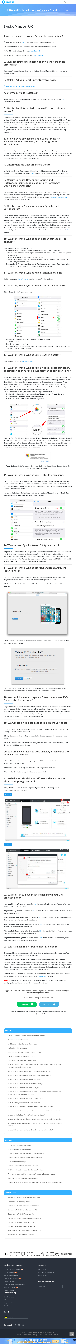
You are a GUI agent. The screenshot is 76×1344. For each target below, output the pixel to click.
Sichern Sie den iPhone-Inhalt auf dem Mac (23, 1166)
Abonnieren (42, 1286)
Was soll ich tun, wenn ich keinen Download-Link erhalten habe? (30, 1130)
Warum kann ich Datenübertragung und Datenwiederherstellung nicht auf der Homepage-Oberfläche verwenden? (35, 1065)
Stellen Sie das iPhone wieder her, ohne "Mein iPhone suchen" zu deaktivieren (35, 1182)
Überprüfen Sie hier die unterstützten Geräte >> (20, 86)
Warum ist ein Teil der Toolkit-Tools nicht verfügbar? (26, 1115)
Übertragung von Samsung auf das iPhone (23, 1178)
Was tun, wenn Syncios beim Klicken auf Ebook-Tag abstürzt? (29, 1075)
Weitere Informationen (59, 197)
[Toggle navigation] (71, 2)
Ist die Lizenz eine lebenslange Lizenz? (21, 1056)
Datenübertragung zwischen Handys (14, 1284)
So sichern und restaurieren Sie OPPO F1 (22, 1235)
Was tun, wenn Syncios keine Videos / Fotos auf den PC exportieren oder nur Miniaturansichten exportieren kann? (34, 1093)
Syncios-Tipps (42, 1269)
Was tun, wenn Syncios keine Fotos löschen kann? (25, 1098)
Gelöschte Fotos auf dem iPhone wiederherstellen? (25, 1158)
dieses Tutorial (34, 51)
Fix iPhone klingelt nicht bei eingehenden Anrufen (25, 1170)
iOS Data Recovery (9, 1281)
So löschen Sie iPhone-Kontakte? (19, 1149)
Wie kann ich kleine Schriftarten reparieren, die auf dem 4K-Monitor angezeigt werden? (35, 1124)
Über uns (18, 1335)
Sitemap (34, 1335)
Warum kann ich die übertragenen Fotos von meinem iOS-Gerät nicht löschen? (35, 1111)
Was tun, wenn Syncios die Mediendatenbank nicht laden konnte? (30, 1107)
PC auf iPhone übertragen (17, 1162)
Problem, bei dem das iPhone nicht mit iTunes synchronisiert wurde (31, 1174)
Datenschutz (27, 1335)
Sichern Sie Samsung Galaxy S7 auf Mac (21, 1226)
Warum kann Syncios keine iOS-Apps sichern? (24, 1103)
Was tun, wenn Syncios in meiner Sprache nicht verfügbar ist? (29, 1071)
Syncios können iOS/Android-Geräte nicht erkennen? (26, 1036)
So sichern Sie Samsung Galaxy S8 (20, 1202)
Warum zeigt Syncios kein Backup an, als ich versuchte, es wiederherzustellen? (35, 1119)
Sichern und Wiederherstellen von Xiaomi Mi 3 (24, 1206)
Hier (33, 173)
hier (23, 42)
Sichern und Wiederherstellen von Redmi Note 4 (24, 1198)
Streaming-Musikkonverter (46, 1272)
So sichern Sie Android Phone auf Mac (21, 1214)
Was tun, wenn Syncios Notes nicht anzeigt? (23, 1088)
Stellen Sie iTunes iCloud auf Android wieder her (24, 1230)
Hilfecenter (7, 1300)
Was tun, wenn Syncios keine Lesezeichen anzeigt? (25, 1084)
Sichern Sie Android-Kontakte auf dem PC (22, 1210)
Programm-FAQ (8, 1303)
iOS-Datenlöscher (9, 1290)
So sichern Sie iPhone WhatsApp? (19, 1145)
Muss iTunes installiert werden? (19, 1040)
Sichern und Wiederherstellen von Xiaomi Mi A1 (24, 1218)
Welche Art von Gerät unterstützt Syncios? (22, 1044)
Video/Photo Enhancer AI (52, 1335)
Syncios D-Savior (9, 1272)
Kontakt (6, 1306)
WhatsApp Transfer (9, 1287)
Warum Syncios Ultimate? (11, 1275)
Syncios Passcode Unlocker (12, 1269)
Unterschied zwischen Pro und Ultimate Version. (24, 1052)
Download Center (9, 1297)
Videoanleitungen (43, 1275)
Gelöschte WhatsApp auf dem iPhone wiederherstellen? (27, 1153)
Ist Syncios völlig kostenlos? (17, 1048)
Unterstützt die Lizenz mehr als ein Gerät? (22, 1060)
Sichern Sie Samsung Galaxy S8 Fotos (21, 1222)
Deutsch (11, 1317)
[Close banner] (74, 1340)
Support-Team (42, 976)
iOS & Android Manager (11, 1278)
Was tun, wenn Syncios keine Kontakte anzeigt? (24, 1079)
